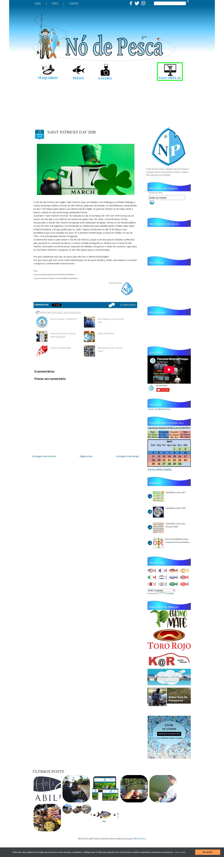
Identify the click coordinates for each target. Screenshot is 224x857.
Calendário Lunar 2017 (175, 492)
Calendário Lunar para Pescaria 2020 (175, 525)
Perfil (55, 4)
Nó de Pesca (140, 838)
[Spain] (185, 570)
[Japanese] (153, 584)
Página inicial (86, 456)
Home (37, 4)
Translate (169, 593)
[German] (174, 570)
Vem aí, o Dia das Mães (60, 348)
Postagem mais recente (44, 456)
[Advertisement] (112, 102)
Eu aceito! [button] (207, 852)
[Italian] (153, 577)
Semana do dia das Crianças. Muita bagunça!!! (63, 335)
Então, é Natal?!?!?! (106, 333)
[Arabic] (174, 584)
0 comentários (128, 305)
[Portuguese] (185, 577)
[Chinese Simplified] (185, 584)
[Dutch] (163, 577)
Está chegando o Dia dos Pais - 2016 (111, 321)
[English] (153, 570)
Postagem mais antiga (127, 456)
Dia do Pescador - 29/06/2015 (63, 319)
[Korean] (163, 584)
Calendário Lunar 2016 (175, 508)
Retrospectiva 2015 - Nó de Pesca (110, 349)
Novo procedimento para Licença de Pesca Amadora (177, 540)
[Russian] (174, 577)
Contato (73, 4)
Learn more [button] (180, 852)
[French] (163, 570)
